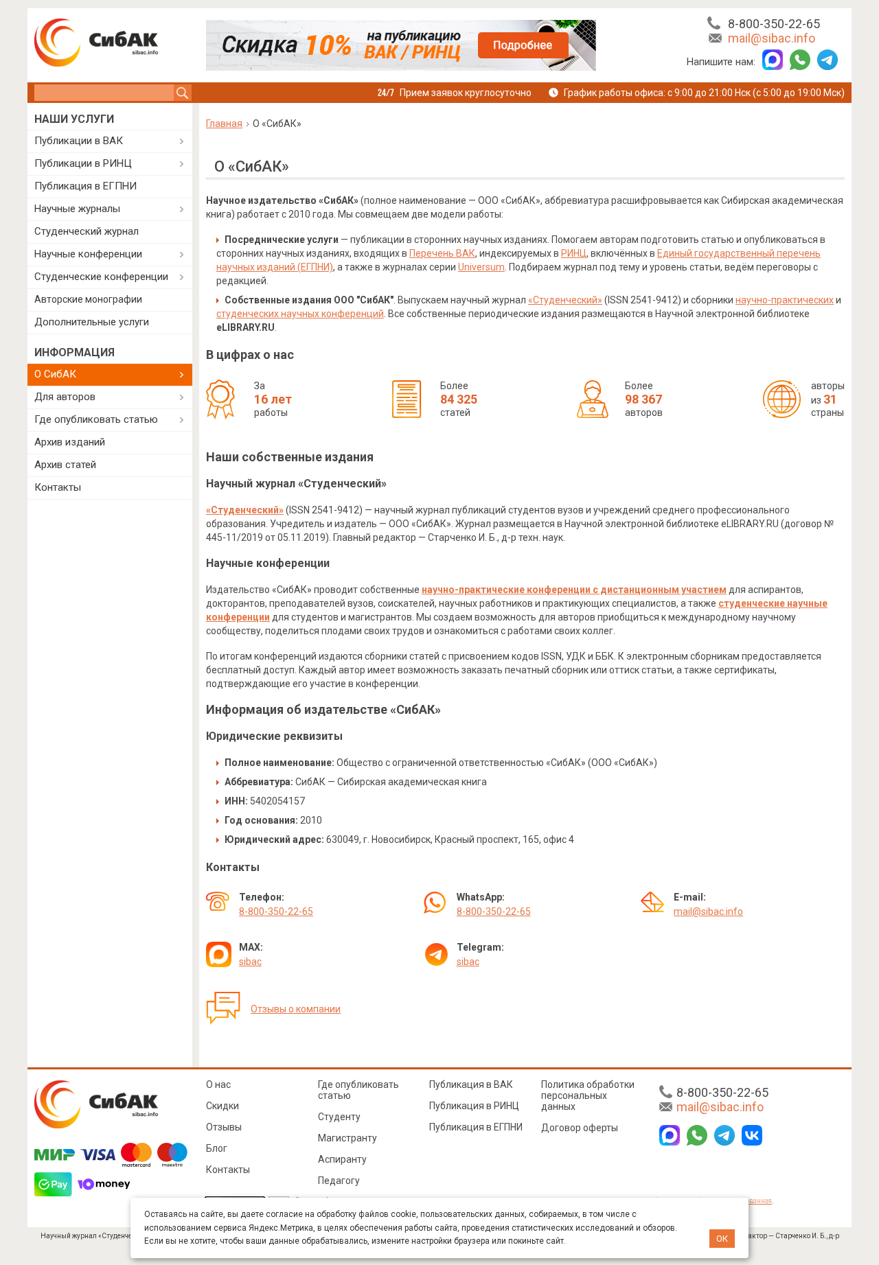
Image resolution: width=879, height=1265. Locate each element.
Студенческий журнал (86, 231)
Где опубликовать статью (96, 419)
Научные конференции (88, 254)
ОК (722, 1238)
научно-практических (784, 299)
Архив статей (65, 465)
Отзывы (224, 1127)
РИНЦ (573, 253)
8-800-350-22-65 (774, 23)
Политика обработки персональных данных (588, 1095)
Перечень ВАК (442, 253)
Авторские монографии (88, 299)
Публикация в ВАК (471, 1084)
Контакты (57, 487)
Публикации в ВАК (78, 141)
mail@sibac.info (771, 38)
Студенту (339, 1116)
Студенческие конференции (101, 276)
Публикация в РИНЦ (474, 1105)
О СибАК (55, 374)
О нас (218, 1084)
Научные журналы (77, 208)
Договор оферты (579, 1127)
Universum (481, 267)
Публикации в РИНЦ (83, 163)
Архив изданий (69, 442)
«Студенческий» (565, 299)
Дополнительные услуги (91, 322)
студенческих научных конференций (300, 313)
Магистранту (347, 1138)
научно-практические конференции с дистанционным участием (574, 589)
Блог (216, 1148)
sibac (250, 961)
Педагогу (339, 1180)
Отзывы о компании (296, 1008)
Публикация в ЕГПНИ (85, 186)
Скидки (222, 1105)
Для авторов (64, 397)
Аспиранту (342, 1159)
